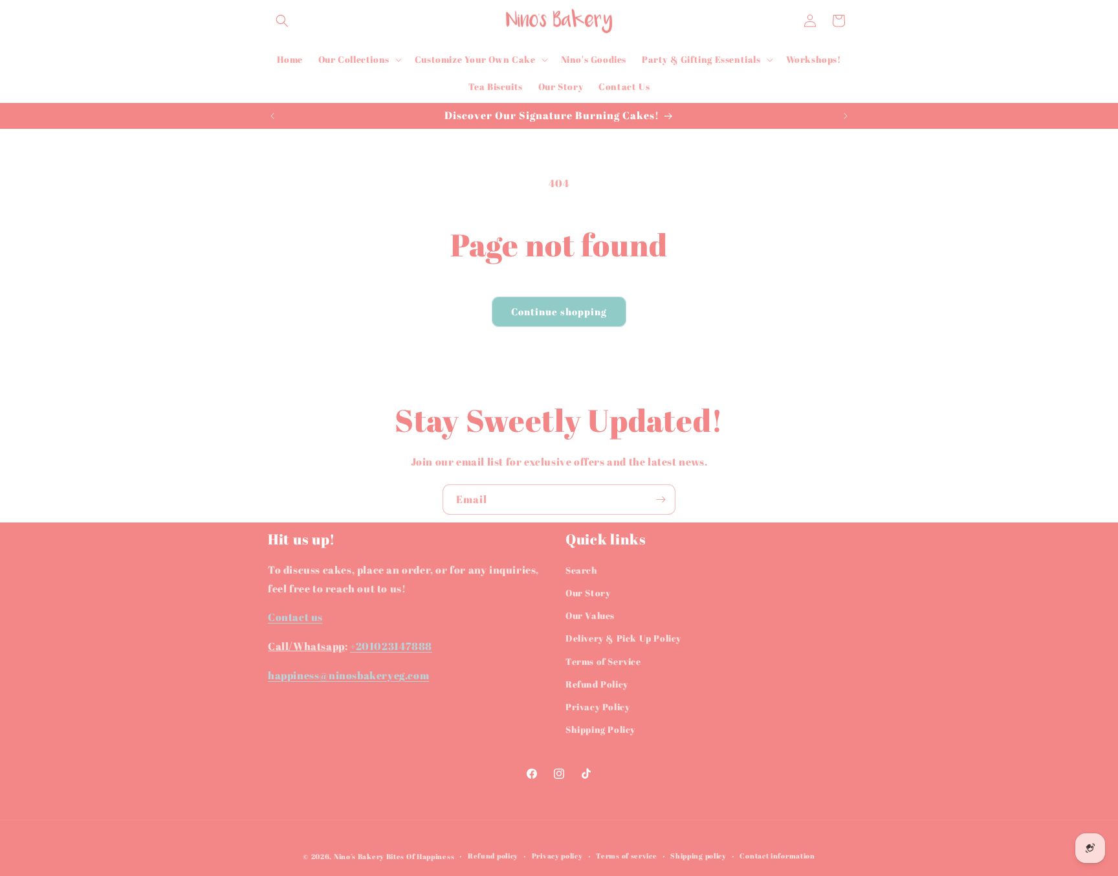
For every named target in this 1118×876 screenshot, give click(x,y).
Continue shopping (559, 311)
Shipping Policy (600, 729)
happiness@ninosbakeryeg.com (348, 675)
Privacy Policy (597, 707)
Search (581, 570)
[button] (282, 20)
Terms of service (626, 855)
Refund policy (493, 855)
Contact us (295, 617)
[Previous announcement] (272, 116)
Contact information (777, 855)
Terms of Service (603, 661)
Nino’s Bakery (359, 856)
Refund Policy (596, 684)
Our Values (590, 615)
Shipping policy (698, 855)
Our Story (587, 593)
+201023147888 (391, 646)
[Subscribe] (660, 499)
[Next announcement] (845, 116)
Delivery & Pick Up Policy (623, 638)
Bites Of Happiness (420, 856)
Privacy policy (557, 855)
